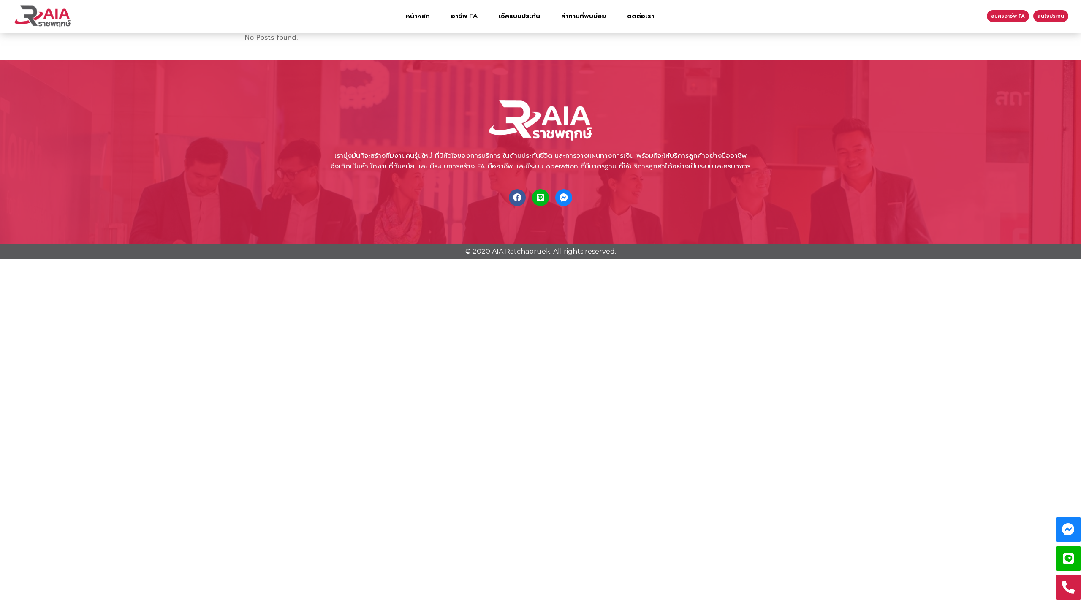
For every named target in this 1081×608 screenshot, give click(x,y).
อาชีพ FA (464, 16)
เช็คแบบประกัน (519, 16)
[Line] (540, 197)
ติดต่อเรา (640, 16)
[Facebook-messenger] (563, 197)
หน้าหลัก (418, 16)
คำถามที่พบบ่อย (583, 16)
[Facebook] (517, 197)
